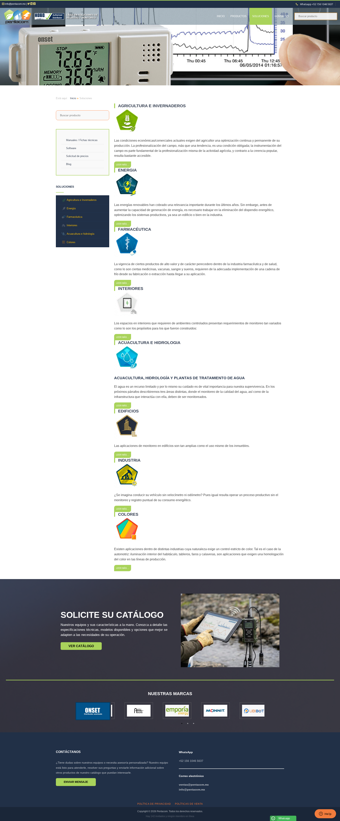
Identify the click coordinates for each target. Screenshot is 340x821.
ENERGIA (127, 170)
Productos (238, 16)
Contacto (282, 16)
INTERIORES (130, 288)
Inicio (221, 16)
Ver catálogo (81, 646)
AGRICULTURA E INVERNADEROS (152, 105)
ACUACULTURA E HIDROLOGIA (149, 342)
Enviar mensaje (76, 781)
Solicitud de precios (77, 156)
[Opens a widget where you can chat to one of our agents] (325, 814)
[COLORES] (127, 541)
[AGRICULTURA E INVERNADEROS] (127, 132)
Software (71, 148)
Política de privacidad (154, 804)
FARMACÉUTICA (134, 229)
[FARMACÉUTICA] (127, 255)
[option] (130, 711)
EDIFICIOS (128, 411)
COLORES (128, 514)
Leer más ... (122, 164)
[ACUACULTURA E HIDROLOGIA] (127, 369)
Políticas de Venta (189, 804)
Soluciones (260, 16)
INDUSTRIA (129, 460)
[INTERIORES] (127, 315)
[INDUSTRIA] (127, 487)
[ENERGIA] (127, 196)
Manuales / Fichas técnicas (82, 140)
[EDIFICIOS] (127, 437)
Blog (68, 164)
